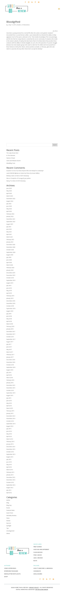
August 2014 (9, 426)
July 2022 (8, 203)
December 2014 (10, 416)
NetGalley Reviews (11, 515)
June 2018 (9, 316)
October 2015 (10, 390)
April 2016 (9, 375)
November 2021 (10, 219)
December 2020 (10, 244)
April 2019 (9, 293)
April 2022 (9, 211)
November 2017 (10, 334)
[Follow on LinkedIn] (32, 2)
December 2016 (10, 359)
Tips (7, 528)
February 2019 (10, 295)
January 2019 (9, 298)
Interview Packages (11, 571)
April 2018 (9, 321)
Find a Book (38, 555)
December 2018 (10, 301)
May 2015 (9, 403)
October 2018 (10, 306)
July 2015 (8, 398)
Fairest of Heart (10, 158)
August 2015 (9, 395)
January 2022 (9, 216)
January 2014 (9, 444)
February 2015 (10, 411)
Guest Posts (9, 513)
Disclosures (38, 574)
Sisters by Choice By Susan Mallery (30, 173)
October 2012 (10, 482)
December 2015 (10, 385)
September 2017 (10, 339)
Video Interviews (10, 568)
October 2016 (10, 365)
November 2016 (10, 362)
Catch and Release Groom (13, 160)
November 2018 (10, 303)
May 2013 (9, 464)
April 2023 (9, 193)
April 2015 (9, 405)
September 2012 (10, 485)
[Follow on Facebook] (25, 2)
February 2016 (10, 380)
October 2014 (10, 421)
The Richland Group (41, 589)
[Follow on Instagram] (28, 2)
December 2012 (10, 477)
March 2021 (9, 237)
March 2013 (9, 469)
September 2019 (10, 280)
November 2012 (10, 480)
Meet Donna (38, 546)
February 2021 (10, 239)
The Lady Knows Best (12, 153)
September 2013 (10, 454)
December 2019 (10, 272)
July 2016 (8, 372)
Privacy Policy (34, 587)
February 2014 (10, 441)
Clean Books (38, 552)
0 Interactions (26, 25)
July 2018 (8, 313)
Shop (6, 576)
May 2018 (9, 319)
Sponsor (8, 523)
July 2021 (8, 226)
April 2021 (9, 234)
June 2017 (9, 347)
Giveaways (37, 571)
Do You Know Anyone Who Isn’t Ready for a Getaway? (29, 170)
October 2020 (10, 249)
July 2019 (8, 285)
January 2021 (9, 242)
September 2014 (10, 423)
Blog (7, 502)
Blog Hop (9, 505)
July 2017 (8, 344)
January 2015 (9, 413)
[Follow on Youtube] (38, 2)
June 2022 (9, 206)
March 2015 (9, 408)
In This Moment (10, 155)
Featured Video (10, 510)
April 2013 (9, 467)
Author (8, 500)
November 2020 (10, 247)
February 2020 (10, 267)
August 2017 (9, 342)
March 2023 (9, 196)
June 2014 (9, 431)
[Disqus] (32, 72)
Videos (8, 533)
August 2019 (9, 283)
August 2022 (9, 201)
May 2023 (9, 191)
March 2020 (9, 265)
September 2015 (10, 393)
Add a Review (38, 558)
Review (8, 520)
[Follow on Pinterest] (35, 2)
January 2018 (9, 329)
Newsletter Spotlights (12, 574)
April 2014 (9, 436)
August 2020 (9, 255)
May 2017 (9, 349)
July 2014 (8, 428)
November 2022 (10, 198)
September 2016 (10, 367)
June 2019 (9, 288)
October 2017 (10, 336)
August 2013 (9, 457)
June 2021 (9, 229)
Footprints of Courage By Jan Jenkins (21, 178)
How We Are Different (41, 549)
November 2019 (10, 275)
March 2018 (9, 324)
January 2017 (9, 357)
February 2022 (10, 214)
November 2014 (10, 418)
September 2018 (10, 308)
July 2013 (8, 459)
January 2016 (9, 382)
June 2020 (9, 260)
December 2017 (10, 331)
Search (55, 145)
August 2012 (9, 487)
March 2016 (9, 377)
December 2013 (10, 446)
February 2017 (10, 354)
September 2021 (10, 221)
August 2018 (9, 311)
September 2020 (10, 252)
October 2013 (10, 452)
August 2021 (9, 224)
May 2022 (9, 209)
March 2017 (9, 352)
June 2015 (9, 400)
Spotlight (8, 525)
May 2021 (9, 232)
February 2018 (10, 326)
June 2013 (9, 462)
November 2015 (10, 388)
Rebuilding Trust (10, 163)
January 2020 (9, 270)
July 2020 (8, 257)
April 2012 (9, 492)
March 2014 (9, 439)
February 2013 (10, 472)
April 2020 (9, 262)
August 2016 (9, 370)
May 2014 (9, 434)
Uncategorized (10, 531)
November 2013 (10, 449)
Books (19, 25)
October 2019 (10, 278)
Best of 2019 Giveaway (22, 175)
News (8, 518)
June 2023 (9, 188)
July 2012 (8, 490)
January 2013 (9, 475)
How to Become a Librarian (43, 568)
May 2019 (9, 290)
